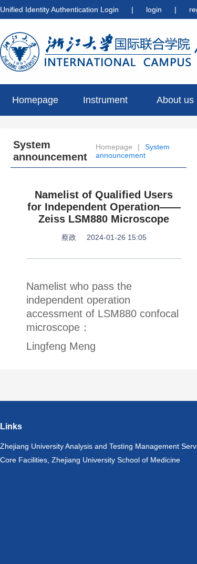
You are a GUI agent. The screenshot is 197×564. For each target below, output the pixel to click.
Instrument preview (105, 105)
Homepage (35, 100)
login (155, 9)
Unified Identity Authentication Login (59, 9)
